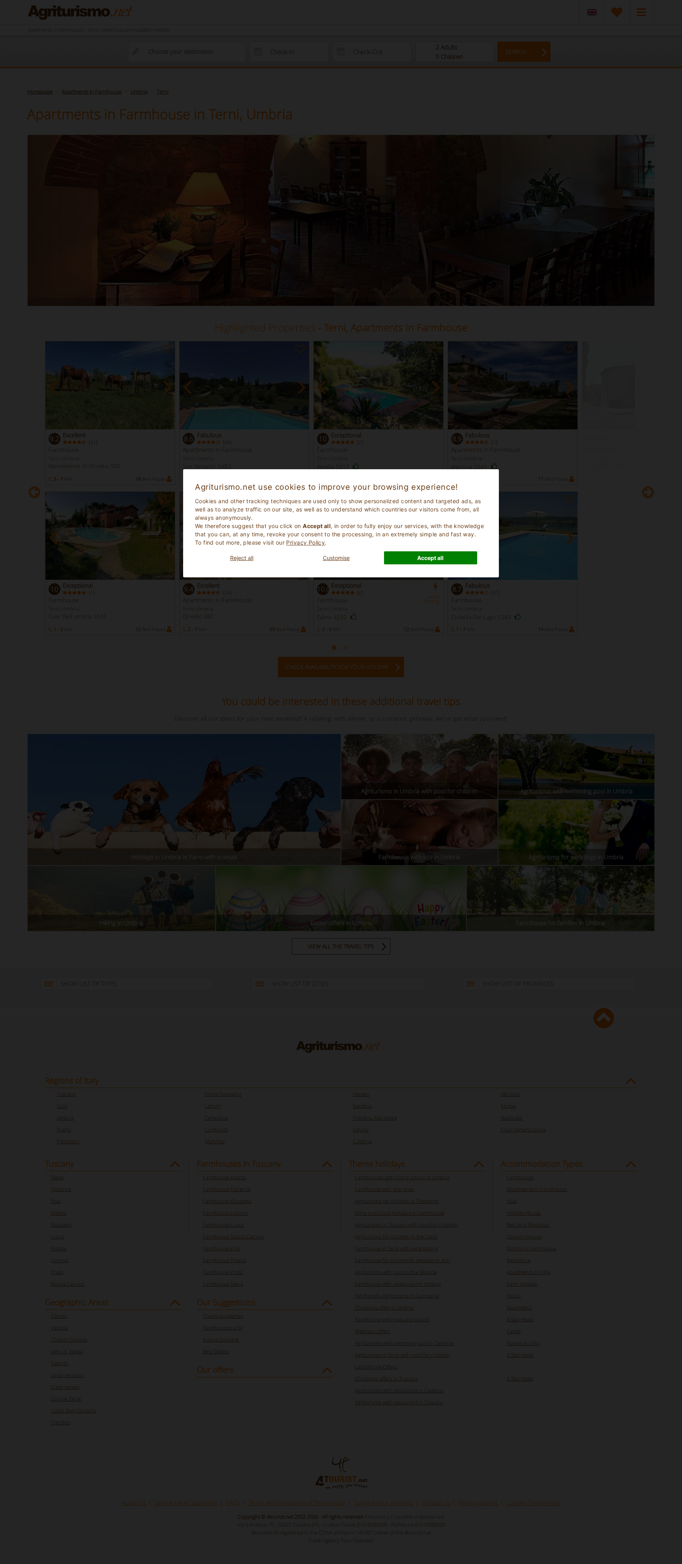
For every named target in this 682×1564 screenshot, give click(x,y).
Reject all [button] (241, 557)
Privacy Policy (305, 542)
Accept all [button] (430, 557)
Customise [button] (336, 557)
